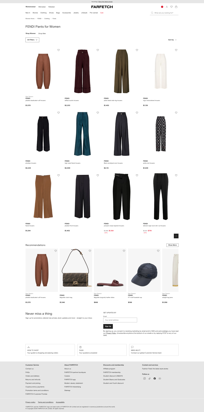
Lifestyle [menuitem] (84, 13)
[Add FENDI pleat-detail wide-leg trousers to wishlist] (137, 50)
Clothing (47, 18)
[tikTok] (149, 378)
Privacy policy (30, 402)
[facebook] (154, 378)
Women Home (30, 18)
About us (67, 368)
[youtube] (159, 378)
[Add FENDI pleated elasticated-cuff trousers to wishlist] (58, 50)
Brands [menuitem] (35, 13)
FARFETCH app (70, 379)
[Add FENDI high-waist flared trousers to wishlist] (97, 112)
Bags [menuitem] (58, 13)
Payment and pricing (33, 383)
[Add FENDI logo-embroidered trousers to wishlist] (176, 50)
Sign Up (108, 326)
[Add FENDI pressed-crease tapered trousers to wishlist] (137, 175)
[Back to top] (176, 236)
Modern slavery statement (73, 383)
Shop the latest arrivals (105, 1)
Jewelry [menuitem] (76, 13)
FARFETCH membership (111, 372)
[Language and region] (162, 6)
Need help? (135, 350)
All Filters (30, 40)
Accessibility (60, 402)
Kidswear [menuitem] (51, 7)
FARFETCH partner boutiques (75, 372)
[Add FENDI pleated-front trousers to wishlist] (97, 175)
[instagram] (144, 378)
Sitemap (67, 390)
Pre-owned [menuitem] (94, 13)
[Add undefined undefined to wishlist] (55, 251)
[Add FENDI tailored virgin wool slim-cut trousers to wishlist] (176, 175)
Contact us (29, 368)
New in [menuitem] (28, 13)
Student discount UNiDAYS (113, 376)
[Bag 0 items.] (176, 6)
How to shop (33, 350)
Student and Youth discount (113, 383)
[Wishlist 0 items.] (171, 6)
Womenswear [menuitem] (31, 7)
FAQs (81, 350)
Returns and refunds (33, 379)
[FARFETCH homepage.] (102, 6)
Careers (67, 376)
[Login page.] (166, 6)
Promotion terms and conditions (37, 390)
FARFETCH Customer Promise (36, 394)
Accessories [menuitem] (66, 13)
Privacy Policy (111, 333)
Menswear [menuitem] (42, 7)
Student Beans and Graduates (114, 379)
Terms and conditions (45, 402)
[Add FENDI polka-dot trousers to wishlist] (176, 112)
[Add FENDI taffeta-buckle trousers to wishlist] (97, 50)
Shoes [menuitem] (51, 13)
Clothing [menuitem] (43, 13)
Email (105, 316)
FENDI (39, 18)
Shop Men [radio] (42, 34)
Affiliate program (109, 368)
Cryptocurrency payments (35, 387)
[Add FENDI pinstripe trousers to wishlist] (58, 112)
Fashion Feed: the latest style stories (155, 368)
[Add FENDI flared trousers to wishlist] (58, 175)
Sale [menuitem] (101, 13)
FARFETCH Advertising (72, 387)
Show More (172, 245)
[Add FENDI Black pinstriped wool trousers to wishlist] (137, 112)
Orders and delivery (32, 376)
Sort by (171, 40)
